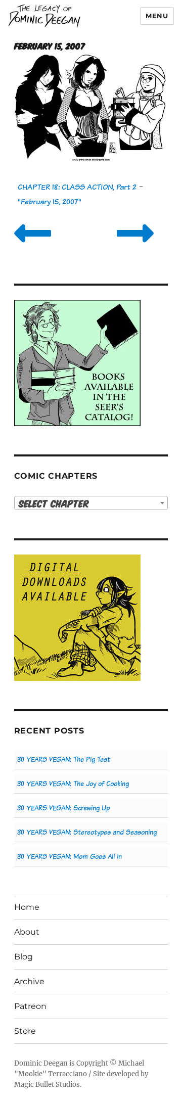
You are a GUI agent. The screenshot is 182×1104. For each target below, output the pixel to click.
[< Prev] (32, 246)
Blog (23, 956)
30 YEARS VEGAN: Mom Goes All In (69, 856)
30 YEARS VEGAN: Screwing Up (63, 808)
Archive (29, 981)
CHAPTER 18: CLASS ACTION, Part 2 (77, 186)
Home (26, 907)
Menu (157, 16)
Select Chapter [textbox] (54, 503)
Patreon (30, 1006)
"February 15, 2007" (49, 201)
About (26, 932)
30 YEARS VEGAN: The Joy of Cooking (73, 784)
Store (25, 1031)
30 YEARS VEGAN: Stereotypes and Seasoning (87, 832)
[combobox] (91, 503)
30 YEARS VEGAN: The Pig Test (63, 759)
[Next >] (135, 246)
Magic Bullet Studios (47, 1084)
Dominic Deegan (41, 1063)
